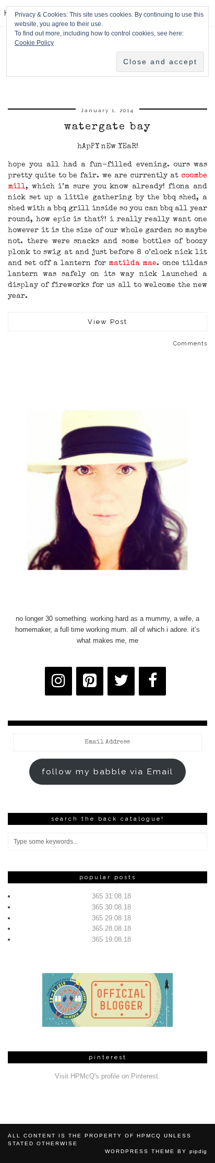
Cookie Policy (34, 42)
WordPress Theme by (156, 1151)
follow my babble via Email (107, 771)
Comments (190, 343)
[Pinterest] (89, 681)
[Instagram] (58, 681)
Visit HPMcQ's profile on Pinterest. (107, 1076)
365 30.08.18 (111, 907)
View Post (107, 322)
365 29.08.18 (111, 918)
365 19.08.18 (111, 939)
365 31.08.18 (111, 896)
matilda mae (133, 263)
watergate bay (107, 127)
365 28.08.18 (111, 928)
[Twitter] (121, 681)
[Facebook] (152, 681)
